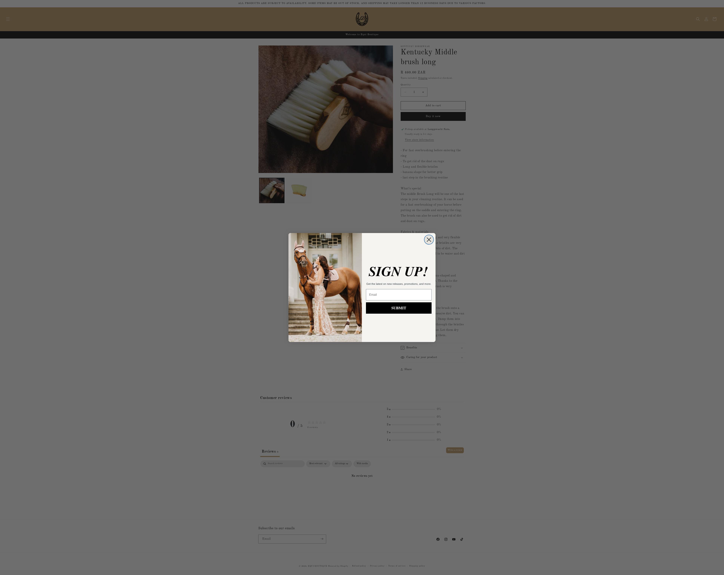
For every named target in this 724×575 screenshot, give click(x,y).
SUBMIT (398, 308)
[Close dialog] (429, 239)
